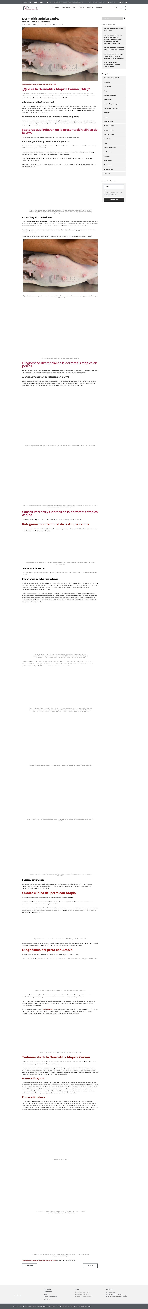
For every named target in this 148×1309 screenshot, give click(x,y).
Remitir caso (66, 7)
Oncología (107, 156)
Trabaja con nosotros (86, 7)
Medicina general (109, 125)
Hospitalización (108, 121)
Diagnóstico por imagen (111, 104)
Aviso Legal (51, 1306)
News (105, 143)
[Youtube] (126, 2)
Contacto (99, 7)
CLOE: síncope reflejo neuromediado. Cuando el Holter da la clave (112, 64)
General (106, 117)
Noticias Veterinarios (110, 147)
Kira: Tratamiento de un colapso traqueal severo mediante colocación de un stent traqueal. (114, 56)
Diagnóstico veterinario (111, 108)
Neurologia (107, 139)
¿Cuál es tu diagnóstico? (111, 78)
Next (89, 1265)
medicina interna (109, 134)
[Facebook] (120, 2)
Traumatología (108, 169)
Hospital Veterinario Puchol (43, 24)
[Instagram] (123, 2)
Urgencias (107, 173)
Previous (30, 1265)
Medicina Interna (109, 130)
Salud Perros (108, 160)
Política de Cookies (62, 1306)
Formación (55, 7)
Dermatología (59, 24)
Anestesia (107, 82)
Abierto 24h (38, 2)
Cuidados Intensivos (110, 95)
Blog (74, 7)
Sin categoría (108, 165)
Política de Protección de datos (80, 1306)
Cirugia (106, 91)
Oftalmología (108, 152)
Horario (77, 1289)
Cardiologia (107, 86)
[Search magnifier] (124, 18)
